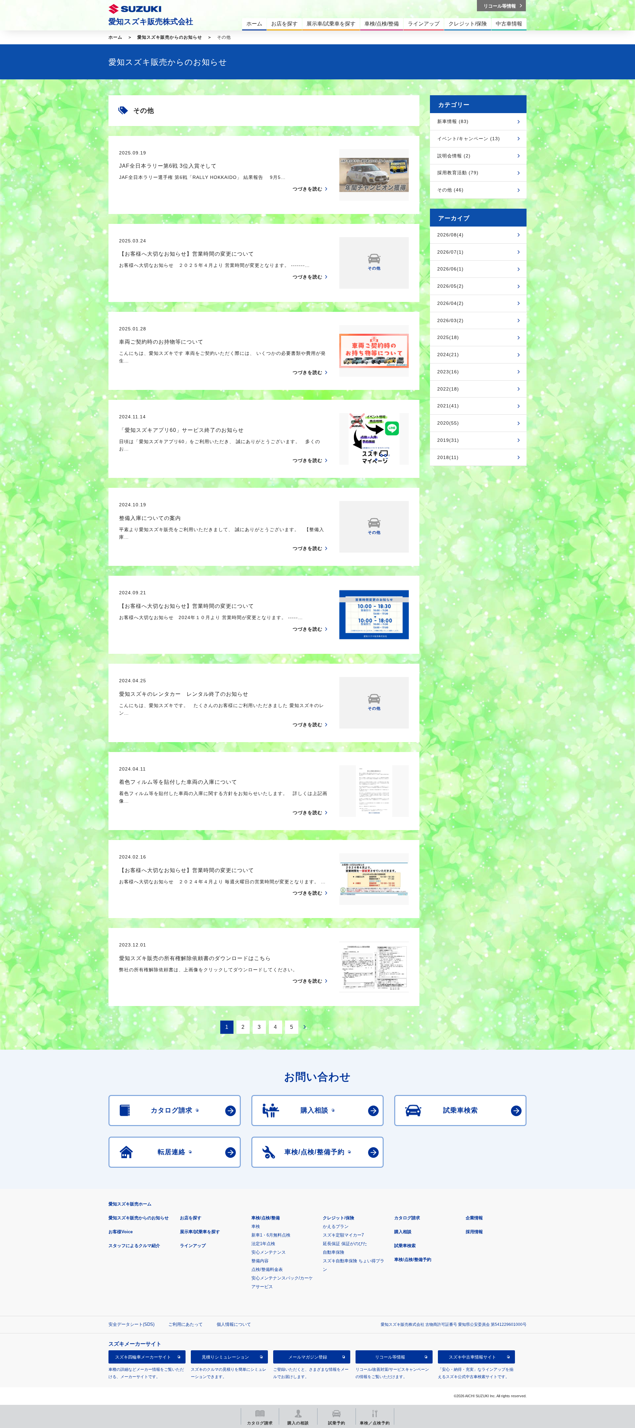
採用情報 (474, 1231)
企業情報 (474, 1217)
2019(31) (448, 440)
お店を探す (190, 1217)
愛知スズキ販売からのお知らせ (169, 37)
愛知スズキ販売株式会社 (150, 21)
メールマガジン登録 (307, 1357)
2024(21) (448, 354)
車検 (255, 1226)
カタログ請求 (407, 1217)
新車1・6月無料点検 (270, 1235)
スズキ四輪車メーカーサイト (143, 1357)
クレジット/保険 (338, 1217)
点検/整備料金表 (267, 1269)
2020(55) (448, 423)
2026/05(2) (450, 286)
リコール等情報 (390, 1357)
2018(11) (448, 457)
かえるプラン (336, 1226)
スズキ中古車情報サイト (472, 1357)
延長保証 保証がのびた (345, 1243)
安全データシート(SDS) (131, 1324)
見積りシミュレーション (225, 1357)
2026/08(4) (450, 234)
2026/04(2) (450, 303)
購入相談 (402, 1231)
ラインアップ (193, 1245)
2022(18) (448, 389)
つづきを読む (307, 188)
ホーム (115, 37)
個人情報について (234, 1324)
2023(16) (448, 371)
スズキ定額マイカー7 (343, 1235)
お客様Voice (120, 1231)
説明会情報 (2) (454, 155)
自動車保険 (333, 1252)
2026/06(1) (450, 269)
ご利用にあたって (185, 1324)
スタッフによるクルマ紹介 (134, 1245)
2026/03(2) (450, 320)
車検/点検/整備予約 (412, 1259)
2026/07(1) (450, 252)
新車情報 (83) (453, 121)
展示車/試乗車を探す (200, 1231)
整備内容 (260, 1260)
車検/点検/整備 (265, 1217)
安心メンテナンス (268, 1252)
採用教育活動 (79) (458, 172)
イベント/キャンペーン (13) (468, 138)
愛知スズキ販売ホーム (129, 1203)
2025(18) (448, 337)
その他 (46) (450, 189)
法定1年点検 (263, 1243)
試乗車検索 (405, 1245)
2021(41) (448, 405)
